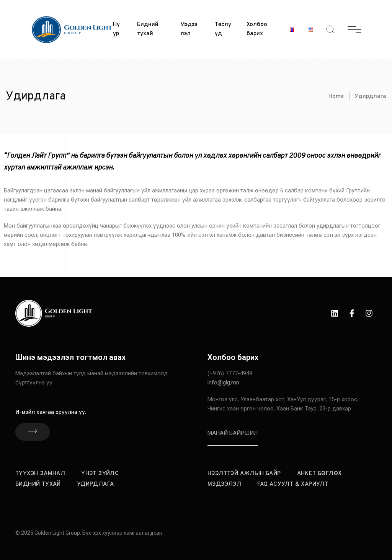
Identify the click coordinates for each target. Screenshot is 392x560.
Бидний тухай (147, 29)
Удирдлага (95, 484)
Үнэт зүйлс (100, 473)
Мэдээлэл (188, 29)
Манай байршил (232, 433)
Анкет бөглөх (319, 473)
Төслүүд (223, 29)
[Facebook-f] (351, 313)
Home (336, 96)
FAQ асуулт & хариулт (292, 484)
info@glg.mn (223, 382)
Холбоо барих (257, 29)
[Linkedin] (334, 313)
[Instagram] (369, 313)
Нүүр (116, 29)
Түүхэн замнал (40, 473)
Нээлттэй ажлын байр (244, 473)
